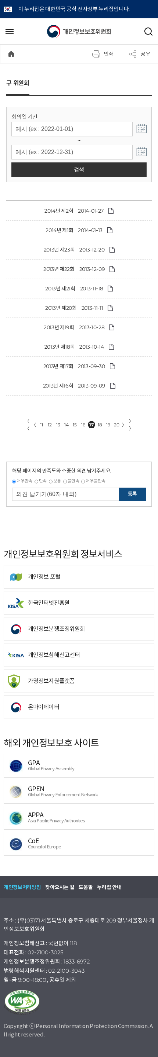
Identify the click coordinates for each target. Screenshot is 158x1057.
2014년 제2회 (58, 211)
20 (116, 424)
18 (100, 424)
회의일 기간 (24, 116)
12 (49, 424)
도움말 (86, 887)
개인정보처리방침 (22, 887)
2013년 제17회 (58, 366)
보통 (57, 481)
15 (74, 424)
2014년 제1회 (59, 230)
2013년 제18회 (59, 347)
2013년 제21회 (60, 288)
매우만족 (24, 481)
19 (108, 424)
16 (83, 424)
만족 (43, 481)
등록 (132, 494)
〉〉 (131, 424)
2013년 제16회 (58, 385)
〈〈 (27, 424)
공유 (145, 53)
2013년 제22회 (59, 269)
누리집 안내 (109, 887)
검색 (79, 169)
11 (41, 424)
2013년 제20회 (61, 308)
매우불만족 (95, 481)
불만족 (73, 481)
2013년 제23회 (59, 249)
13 (58, 424)
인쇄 (109, 53)
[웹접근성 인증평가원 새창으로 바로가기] (79, 1002)
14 (66, 424)
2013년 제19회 (59, 327)
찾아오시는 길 (59, 887)
